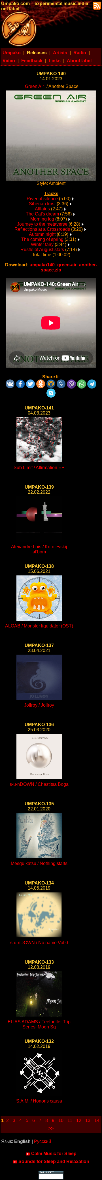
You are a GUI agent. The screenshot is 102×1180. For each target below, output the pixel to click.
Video (9, 60)
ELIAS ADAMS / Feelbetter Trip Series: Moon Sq (39, 1024)
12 (78, 1120)
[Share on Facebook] (20, 381)
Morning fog (42, 219)
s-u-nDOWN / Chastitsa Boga (39, 784)
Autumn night (42, 234)
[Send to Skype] (51, 391)
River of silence (42, 198)
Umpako (12, 52)
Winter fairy (42, 244)
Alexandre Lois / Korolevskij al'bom (39, 549)
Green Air (34, 86)
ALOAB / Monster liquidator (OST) (39, 626)
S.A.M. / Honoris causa (39, 1101)
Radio (79, 52)
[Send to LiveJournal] (61, 381)
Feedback (31, 60)
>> (51, 1128)
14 (96, 1120)
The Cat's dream (42, 214)
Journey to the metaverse (42, 224)
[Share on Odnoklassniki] (40, 381)
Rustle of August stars (42, 249)
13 (87, 1120)
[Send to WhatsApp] (81, 381)
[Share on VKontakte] (10, 381)
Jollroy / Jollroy (39, 705)
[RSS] (96, 5)
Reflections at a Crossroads (42, 229)
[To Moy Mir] (51, 381)
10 (60, 1120)
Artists (60, 52)
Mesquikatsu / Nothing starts (39, 863)
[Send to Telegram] (91, 381)
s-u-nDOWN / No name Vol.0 (39, 942)
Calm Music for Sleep (53, 1153)
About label (79, 60)
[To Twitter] (30, 381)
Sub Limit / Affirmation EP (39, 467)
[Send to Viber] (71, 381)
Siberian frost (42, 203)
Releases (37, 52)
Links (55, 60)
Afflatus (42, 208)
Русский (42, 1141)
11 (69, 1120)
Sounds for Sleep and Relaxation (53, 1161)
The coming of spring (42, 239)
